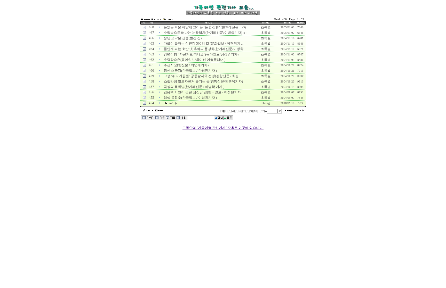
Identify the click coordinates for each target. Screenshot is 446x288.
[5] (236, 111)
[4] (233, 111)
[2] (226, 111)
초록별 (266, 27)
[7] (244, 111)
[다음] (299, 111)
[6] (240, 111)
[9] (251, 111)
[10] (255, 111)
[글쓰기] (148, 111)
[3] (229, 111)
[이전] (289, 111)
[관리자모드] (156, 19)
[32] (262, 111)
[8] (247, 111)
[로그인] (168, 19)
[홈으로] (145, 20)
